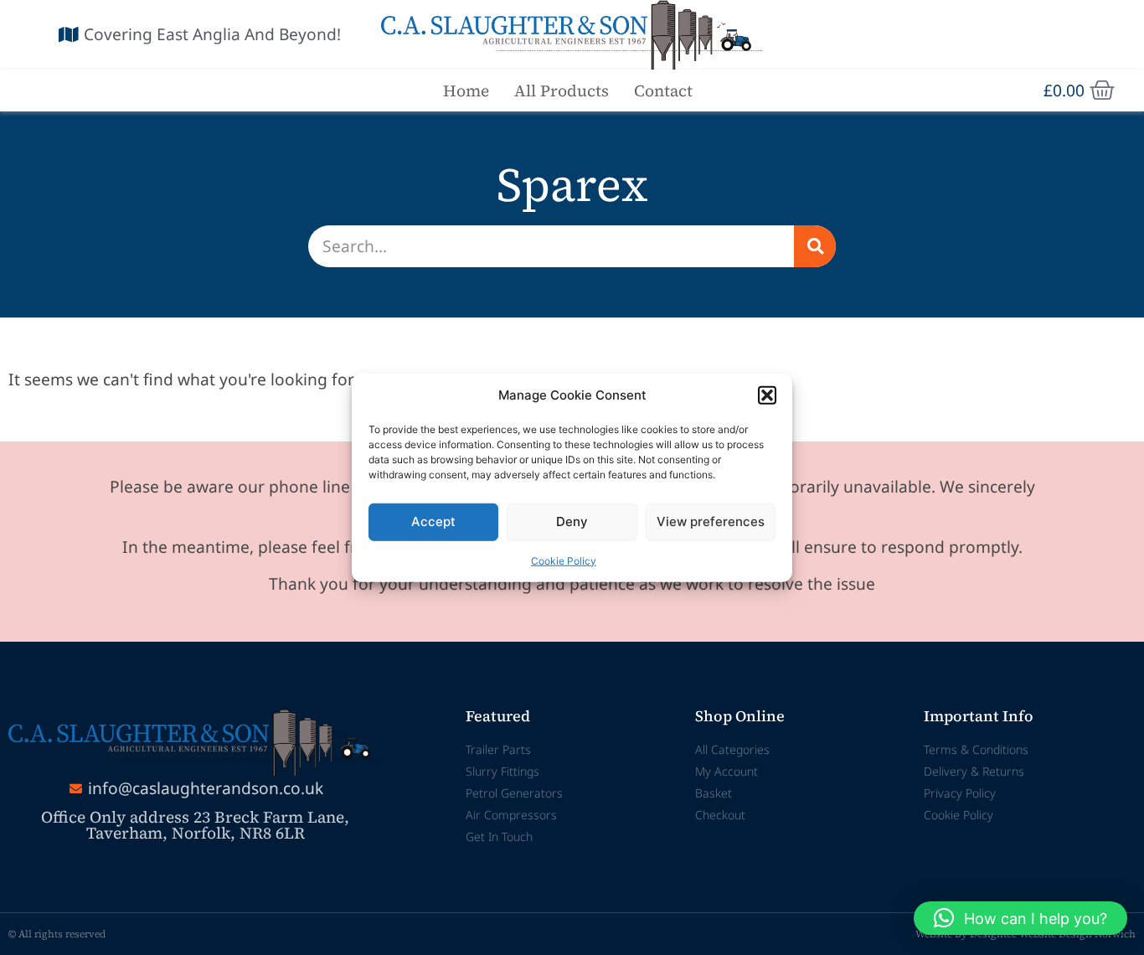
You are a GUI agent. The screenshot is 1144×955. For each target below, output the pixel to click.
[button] (767, 395)
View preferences (711, 521)
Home (466, 90)
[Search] (815, 246)
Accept (433, 521)
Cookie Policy (563, 560)
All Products (561, 90)
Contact (663, 90)
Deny (572, 521)
